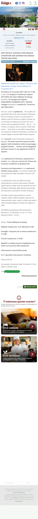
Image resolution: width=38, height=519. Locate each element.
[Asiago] (6, 3)
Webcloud (16, 498)
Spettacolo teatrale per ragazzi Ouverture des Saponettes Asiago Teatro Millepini (17, 55)
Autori (13, 35)
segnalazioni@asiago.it (19, 492)
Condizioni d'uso (29, 498)
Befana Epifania (31, 35)
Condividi (19, 287)
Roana (22, 15)
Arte (9, 35)
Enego (17, 14)
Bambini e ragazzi (21, 35)
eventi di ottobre (9, 48)
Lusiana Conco (15, 15)
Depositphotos (19, 501)
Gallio (25, 14)
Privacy (22, 498)
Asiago (13, 14)
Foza (21, 14)
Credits (28, 483)
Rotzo (26, 15)
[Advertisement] (19, 381)
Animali (5, 35)
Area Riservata (9, 483)
